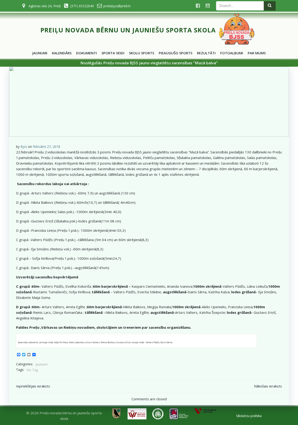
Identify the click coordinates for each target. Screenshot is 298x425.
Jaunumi (39, 53)
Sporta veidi (113, 53)
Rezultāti (206, 53)
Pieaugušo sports (175, 53)
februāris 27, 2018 (46, 146)
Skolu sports (141, 53)
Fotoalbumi (231, 53)
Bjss (23, 146)
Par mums (257, 53)
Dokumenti (86, 53)
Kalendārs (61, 53)
